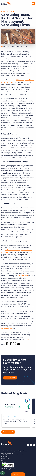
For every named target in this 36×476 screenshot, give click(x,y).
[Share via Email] (18, 344)
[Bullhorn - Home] (6, 443)
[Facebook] (31, 445)
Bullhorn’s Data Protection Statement (12, 455)
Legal (3, 460)
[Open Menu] (33, 3)
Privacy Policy (5, 458)
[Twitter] (28, 445)
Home (3, 11)
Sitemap (3, 462)
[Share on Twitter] (14, 344)
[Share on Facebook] (7, 344)
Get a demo (18, 474)
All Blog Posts (8, 432)
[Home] (6, 4)
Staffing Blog (10, 11)
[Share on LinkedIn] (11, 344)
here (27, 339)
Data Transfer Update (7, 453)
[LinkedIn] (34, 445)
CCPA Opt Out (5, 456)
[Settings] (2, 473)
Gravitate (12, 469)
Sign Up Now (10, 378)
